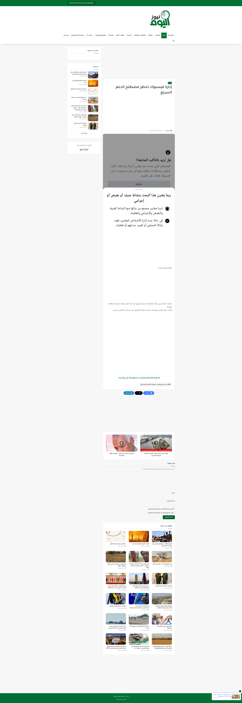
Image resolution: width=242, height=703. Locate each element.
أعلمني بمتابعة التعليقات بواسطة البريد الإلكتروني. (160, 509)
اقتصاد (157, 35)
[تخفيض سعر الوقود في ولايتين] (116, 598)
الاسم (173, 493)
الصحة (129, 35)
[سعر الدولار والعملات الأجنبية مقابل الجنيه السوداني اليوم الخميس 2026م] (116, 639)
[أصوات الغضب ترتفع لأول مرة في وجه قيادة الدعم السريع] (162, 536)
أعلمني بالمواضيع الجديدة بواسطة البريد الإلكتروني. (160, 513)
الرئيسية (171, 35)
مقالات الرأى (120, 35)
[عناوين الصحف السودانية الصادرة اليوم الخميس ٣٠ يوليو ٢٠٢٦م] (139, 639)
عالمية (150, 35)
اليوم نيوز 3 (168, 130)
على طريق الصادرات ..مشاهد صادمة (162, 564)
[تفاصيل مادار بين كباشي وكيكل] (162, 578)
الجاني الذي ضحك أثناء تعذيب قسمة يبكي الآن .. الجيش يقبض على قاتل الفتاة (139, 565)
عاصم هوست (119, 699)
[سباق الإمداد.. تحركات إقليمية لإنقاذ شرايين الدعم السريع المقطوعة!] (162, 639)
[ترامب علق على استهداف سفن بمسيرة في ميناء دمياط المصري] (116, 618)
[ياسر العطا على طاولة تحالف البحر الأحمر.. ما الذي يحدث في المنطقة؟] (116, 578)
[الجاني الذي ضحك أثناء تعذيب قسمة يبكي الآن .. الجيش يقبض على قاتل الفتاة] (139, 556)
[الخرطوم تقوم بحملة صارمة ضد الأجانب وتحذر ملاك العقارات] (162, 598)
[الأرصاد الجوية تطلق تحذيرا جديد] (139, 536)
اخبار (164, 35)
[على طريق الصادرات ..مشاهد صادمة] (162, 556)
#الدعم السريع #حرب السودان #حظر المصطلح (155, 384)
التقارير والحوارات (100, 35)
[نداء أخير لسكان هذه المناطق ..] (116, 536)
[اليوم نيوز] (160, 19)
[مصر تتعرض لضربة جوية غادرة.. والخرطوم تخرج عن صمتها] (139, 578)
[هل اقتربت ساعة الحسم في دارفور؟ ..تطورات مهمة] (116, 556)
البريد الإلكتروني (170, 501)
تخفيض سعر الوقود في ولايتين (117, 606)
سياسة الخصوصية (77, 35)
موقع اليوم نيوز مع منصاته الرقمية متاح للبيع (81, 3)
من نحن (66, 35)
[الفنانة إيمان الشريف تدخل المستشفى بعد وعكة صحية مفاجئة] (139, 598)
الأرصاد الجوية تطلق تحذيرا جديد (140, 544)
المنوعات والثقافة (140, 35)
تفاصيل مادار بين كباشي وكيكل (164, 586)
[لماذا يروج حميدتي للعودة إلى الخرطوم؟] (162, 618)
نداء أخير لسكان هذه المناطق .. (118, 544)
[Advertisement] (139, 61)
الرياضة (111, 35)
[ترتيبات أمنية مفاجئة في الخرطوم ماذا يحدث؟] (139, 618)
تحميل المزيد (84, 133)
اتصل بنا (89, 35)
